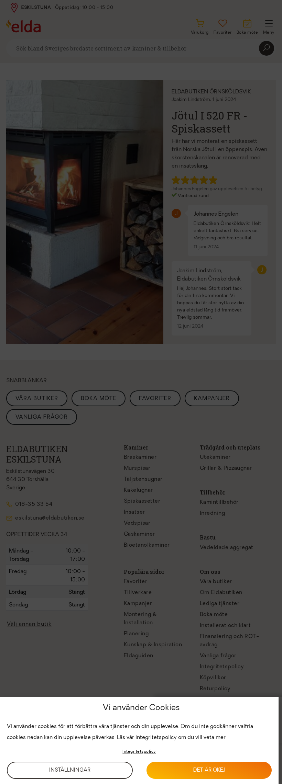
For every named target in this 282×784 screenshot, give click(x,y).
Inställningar (69, 770)
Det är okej (209, 770)
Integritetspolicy (139, 752)
